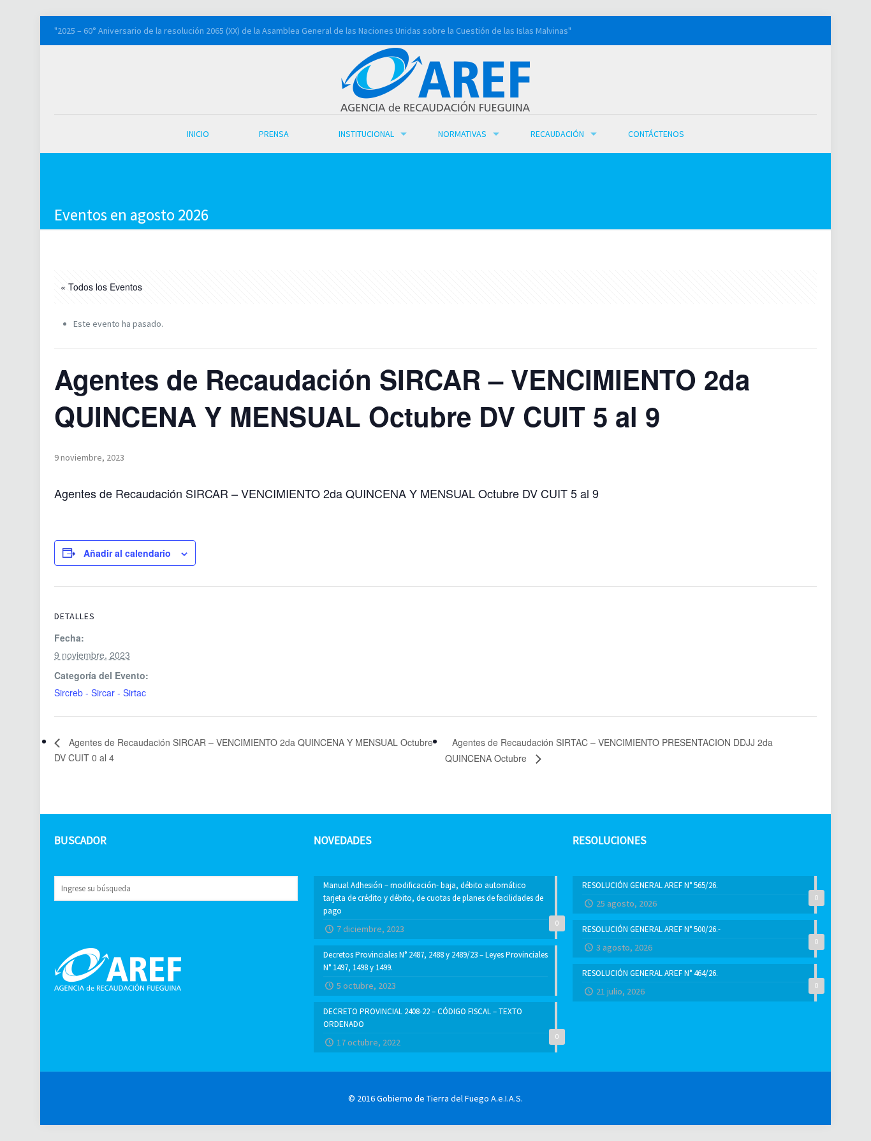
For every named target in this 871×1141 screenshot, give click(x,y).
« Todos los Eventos (101, 286)
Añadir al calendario (127, 553)
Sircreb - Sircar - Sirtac (100, 692)
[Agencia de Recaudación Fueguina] (435, 78)
